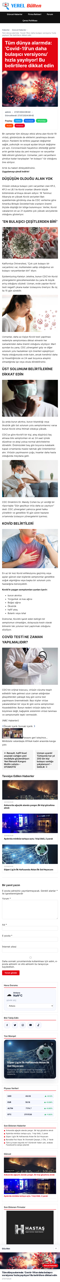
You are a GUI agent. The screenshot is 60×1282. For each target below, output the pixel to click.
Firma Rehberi (34, 14)
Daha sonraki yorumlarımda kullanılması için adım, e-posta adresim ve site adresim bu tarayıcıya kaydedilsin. (30, 964)
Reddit (9, 126)
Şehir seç (11, 1000)
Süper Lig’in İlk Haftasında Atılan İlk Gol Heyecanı (27, 1136)
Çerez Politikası (30, 20)
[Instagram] (23, 1025)
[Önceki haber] (45, 1044)
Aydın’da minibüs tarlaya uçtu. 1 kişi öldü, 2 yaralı (27, 1133)
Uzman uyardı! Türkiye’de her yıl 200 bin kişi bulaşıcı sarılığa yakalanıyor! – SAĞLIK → (46, 760)
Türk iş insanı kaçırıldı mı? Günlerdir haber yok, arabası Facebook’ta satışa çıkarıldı (29, 1143)
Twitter (18, 121)
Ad (4, 924)
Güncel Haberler (14, 14)
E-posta (7, 935)
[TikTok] (38, 1025)
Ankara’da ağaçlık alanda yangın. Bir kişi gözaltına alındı (29, 1130)
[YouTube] (30, 1025)
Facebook (29, 121)
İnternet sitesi (9, 946)
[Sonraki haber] (51, 1044)
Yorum (6, 898)
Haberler (6, 30)
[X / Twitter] (15, 1025)
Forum (50, 14)
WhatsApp (42, 121)
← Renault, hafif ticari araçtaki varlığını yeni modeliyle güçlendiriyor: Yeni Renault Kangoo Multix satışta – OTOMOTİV (17, 760)
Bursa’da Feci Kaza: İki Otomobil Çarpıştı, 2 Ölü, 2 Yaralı (29, 1139)
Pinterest (19, 126)
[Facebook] (7, 1025)
